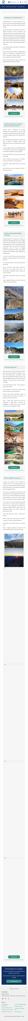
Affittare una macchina (7, 1011)
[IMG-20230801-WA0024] (14, 809)
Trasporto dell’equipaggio (20, 1004)
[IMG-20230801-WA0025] (14, 712)
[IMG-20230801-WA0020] (14, 448)
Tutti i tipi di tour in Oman (7, 1009)
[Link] (3, 2)
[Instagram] (25, 2)
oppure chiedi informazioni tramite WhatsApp (14, 116)
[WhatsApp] (23, 2)
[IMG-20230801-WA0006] (14, 82)
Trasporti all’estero (18, 1006)
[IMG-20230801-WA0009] (14, 179)
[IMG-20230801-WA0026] (14, 541)
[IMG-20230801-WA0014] (14, 348)
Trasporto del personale (7, 1007)
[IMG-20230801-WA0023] (14, 615)
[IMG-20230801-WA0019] (14, 437)
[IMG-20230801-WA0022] (14, 557)
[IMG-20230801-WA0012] (14, 337)
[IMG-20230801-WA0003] (14, 93)
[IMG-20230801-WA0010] (14, 214)
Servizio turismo (18, 1011)
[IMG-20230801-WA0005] (14, 71)
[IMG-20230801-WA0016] (14, 303)
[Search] (18, 2)
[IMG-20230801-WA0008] (14, 190)
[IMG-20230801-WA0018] (14, 415)
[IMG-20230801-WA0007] (14, 202)
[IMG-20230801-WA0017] (14, 426)
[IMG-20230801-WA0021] (14, 459)
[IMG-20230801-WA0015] (14, 326)
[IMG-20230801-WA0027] (14, 905)
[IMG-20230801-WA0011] (14, 314)
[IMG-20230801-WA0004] (14, 104)
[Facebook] (21, 2)
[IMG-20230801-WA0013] (14, 291)
